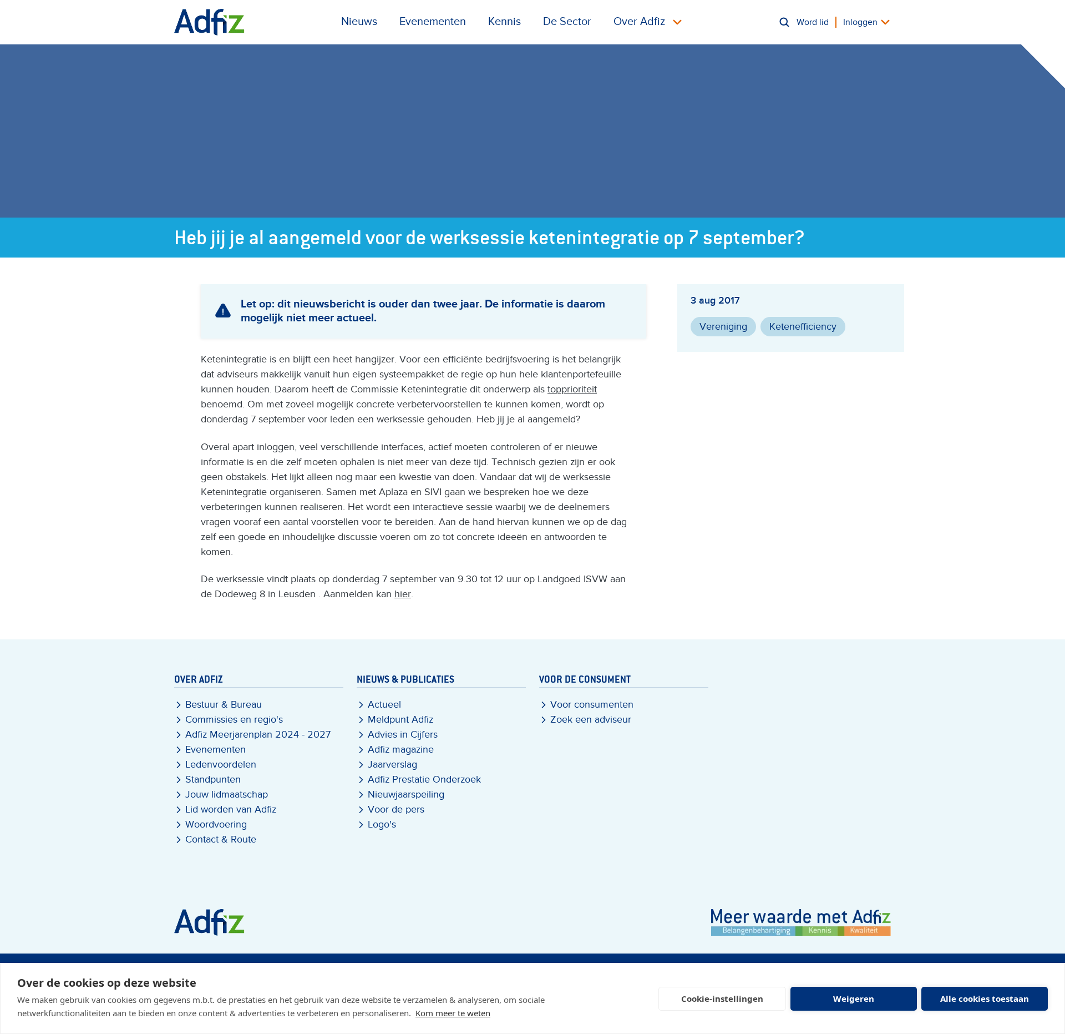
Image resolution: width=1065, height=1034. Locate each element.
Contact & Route (220, 839)
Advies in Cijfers (403, 734)
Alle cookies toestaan (984, 998)
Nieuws (359, 21)
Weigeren (853, 998)
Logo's (382, 824)
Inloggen (860, 22)
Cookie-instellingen (722, 998)
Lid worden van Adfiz (230, 809)
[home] (209, 22)
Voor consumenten (591, 704)
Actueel (384, 704)
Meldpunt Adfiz (400, 719)
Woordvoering (216, 824)
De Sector (567, 21)
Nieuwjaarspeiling (406, 794)
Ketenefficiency (802, 326)
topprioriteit (572, 389)
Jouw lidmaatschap (226, 794)
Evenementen (432, 21)
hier (402, 594)
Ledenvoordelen (220, 764)
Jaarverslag (392, 764)
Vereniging (723, 326)
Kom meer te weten (452, 1012)
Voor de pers (396, 809)
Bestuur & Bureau (223, 704)
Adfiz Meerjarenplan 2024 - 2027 (258, 734)
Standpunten (213, 779)
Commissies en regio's (234, 719)
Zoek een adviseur (590, 719)
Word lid (813, 22)
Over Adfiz (639, 21)
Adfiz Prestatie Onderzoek (424, 779)
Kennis (504, 21)
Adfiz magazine (401, 749)
